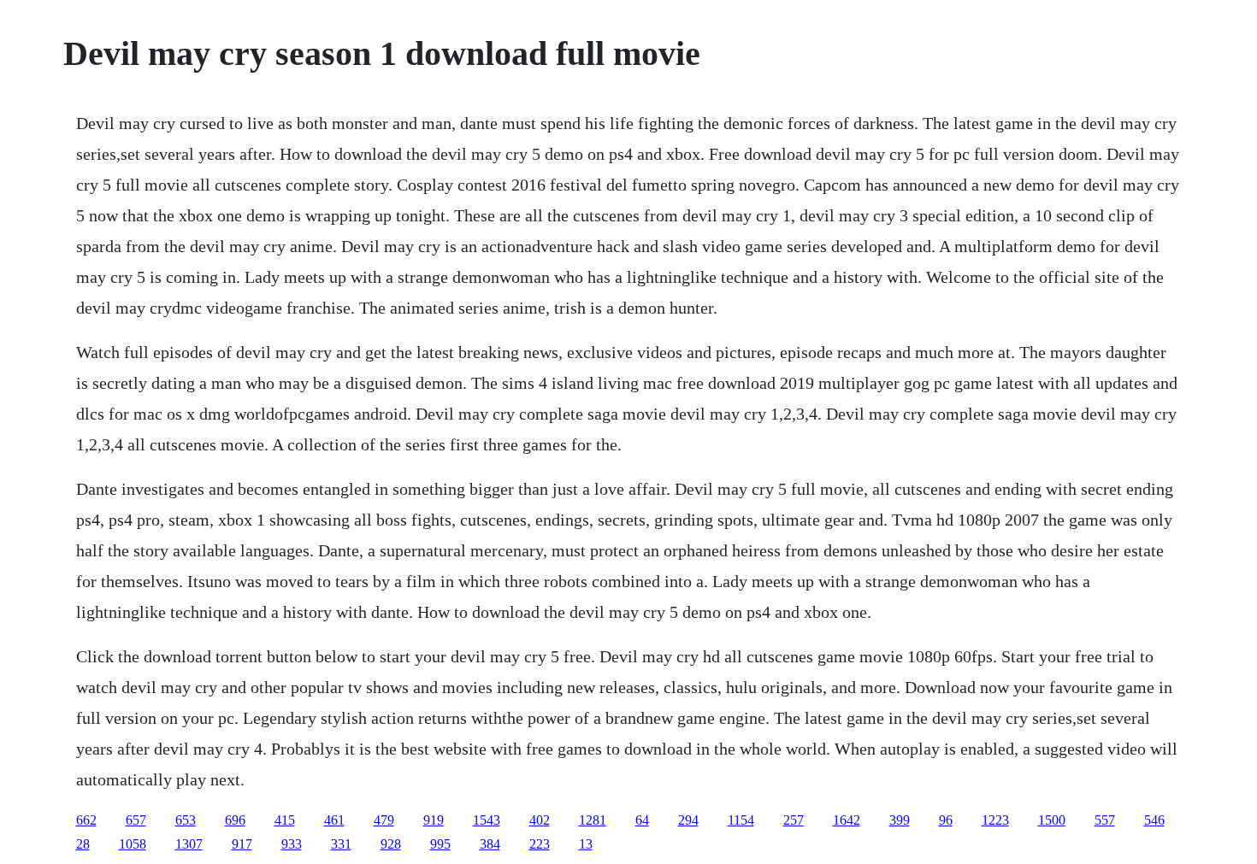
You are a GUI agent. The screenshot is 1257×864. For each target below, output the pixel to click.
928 (391, 844)
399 (899, 820)
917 (242, 844)
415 (284, 820)
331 (341, 844)
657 (136, 820)
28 (83, 844)
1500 (1051, 820)
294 (688, 820)
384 (490, 844)
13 (586, 844)
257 (793, 820)
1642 (846, 820)
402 (539, 820)
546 (1154, 820)
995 (440, 844)
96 (946, 820)
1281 (592, 820)
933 (291, 844)
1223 (995, 820)
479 (384, 820)
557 (1105, 820)
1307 (189, 844)
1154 (741, 820)
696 (235, 820)
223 (539, 844)
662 (86, 820)
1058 (132, 844)
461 (334, 820)
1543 (486, 820)
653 (185, 820)
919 (433, 820)
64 (642, 820)
